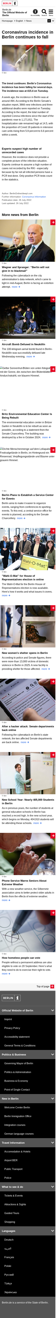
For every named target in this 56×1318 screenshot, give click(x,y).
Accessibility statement (17, 1036)
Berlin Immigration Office (17, 1116)
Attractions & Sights (15, 1204)
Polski (7, 1266)
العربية (7, 1248)
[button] (50, 20)
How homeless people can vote (21, 957)
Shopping (9, 1222)
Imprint (8, 1019)
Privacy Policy (12, 1028)
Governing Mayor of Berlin (18, 1063)
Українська (10, 1292)
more (14, 286)
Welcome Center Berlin (17, 1107)
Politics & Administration (17, 1072)
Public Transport (13, 1169)
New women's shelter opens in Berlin (25, 652)
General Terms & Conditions (19, 1045)
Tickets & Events (13, 1195)
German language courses (19, 1133)
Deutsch (9, 1239)
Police (7, 1178)
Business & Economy (16, 1081)
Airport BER (11, 1160)
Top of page (43, 986)
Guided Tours (11, 1213)
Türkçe (8, 1283)
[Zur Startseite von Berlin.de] (11, 1000)
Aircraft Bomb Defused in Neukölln (23, 344)
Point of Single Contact (17, 1089)
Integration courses (14, 1125)
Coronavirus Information (34, 196)
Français (9, 1257)
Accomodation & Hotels (17, 1151)
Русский (9, 1274)
